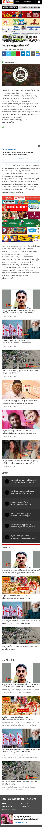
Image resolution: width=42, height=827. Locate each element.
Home (5, 32)
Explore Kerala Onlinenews (19, 799)
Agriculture (26, 2)
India (13, 32)
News (17, 2)
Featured (6, 547)
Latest (5, 473)
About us (24, 803)
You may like (9, 660)
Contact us (25, 807)
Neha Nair (7, 49)
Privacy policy (7, 807)
